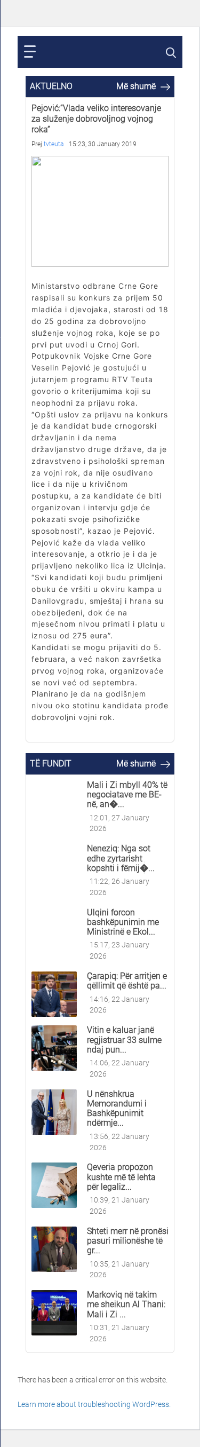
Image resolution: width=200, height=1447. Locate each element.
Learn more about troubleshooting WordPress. (94, 1404)
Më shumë (137, 86)
